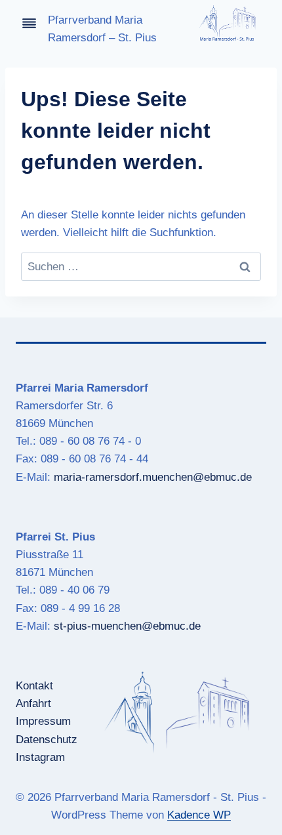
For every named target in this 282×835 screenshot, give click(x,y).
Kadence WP (199, 815)
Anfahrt (33, 703)
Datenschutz (46, 739)
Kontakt (34, 686)
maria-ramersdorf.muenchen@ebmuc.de (153, 477)
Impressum (43, 721)
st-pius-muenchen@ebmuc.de (127, 626)
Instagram (40, 757)
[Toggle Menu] (29, 23)
